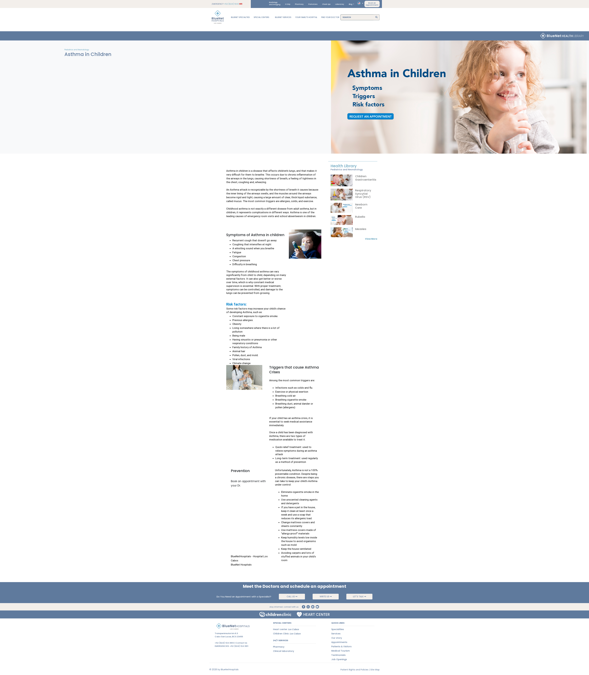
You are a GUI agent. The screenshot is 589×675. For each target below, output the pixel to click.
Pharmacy (299, 4)
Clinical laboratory (283, 651)
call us (291, 596)
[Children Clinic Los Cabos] (275, 614)
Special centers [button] (262, 17)
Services (336, 633)
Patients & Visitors (341, 646)
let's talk (358, 596)
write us (325, 596)
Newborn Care (361, 206)
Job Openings (339, 659)
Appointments (339, 642)
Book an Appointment (372, 4)
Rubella (360, 217)
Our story (336, 637)
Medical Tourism (340, 650)
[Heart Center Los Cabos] (313, 614)
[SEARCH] (376, 17)
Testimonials (338, 655)
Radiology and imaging (274, 3)
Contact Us (241, 642)
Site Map (375, 669)
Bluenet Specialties (240, 17)
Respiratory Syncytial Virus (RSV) (363, 193)
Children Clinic (286, 633)
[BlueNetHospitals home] (218, 17)
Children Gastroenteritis (365, 178)
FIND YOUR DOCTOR (330, 17)
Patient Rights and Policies (354, 669)
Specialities (337, 629)
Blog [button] (351, 4)
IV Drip (287, 4)
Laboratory (339, 4)
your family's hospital (306, 17)
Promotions (312, 4)
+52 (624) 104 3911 (239, 646)
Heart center (286, 629)
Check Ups (326, 4)
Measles (360, 229)
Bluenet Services (283, 17)
